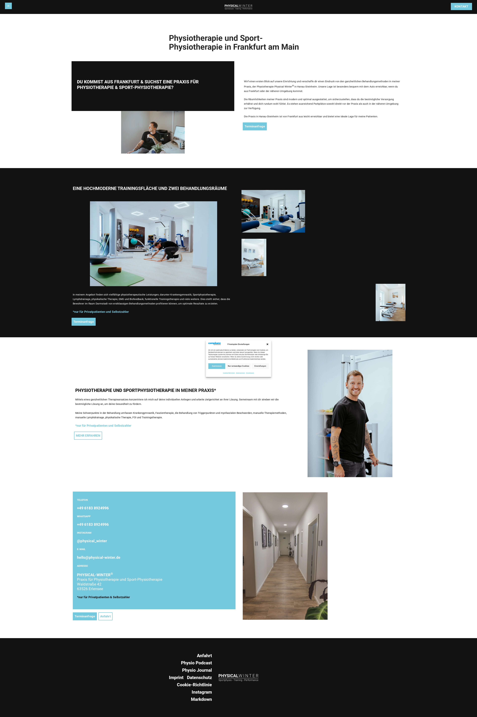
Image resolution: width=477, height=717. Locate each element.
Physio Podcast (196, 662)
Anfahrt (105, 616)
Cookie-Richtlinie (229, 373)
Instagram (202, 692)
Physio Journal (197, 670)
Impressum (250, 373)
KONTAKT (461, 6)
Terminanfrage (83, 321)
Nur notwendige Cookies (238, 366)
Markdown (201, 699)
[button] (267, 344)
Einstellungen (260, 366)
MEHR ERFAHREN (88, 435)
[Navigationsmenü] (8, 6)
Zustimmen (217, 366)
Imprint (176, 677)
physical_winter (93, 541)
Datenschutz (240, 373)
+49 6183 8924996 (93, 508)
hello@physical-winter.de (98, 557)
